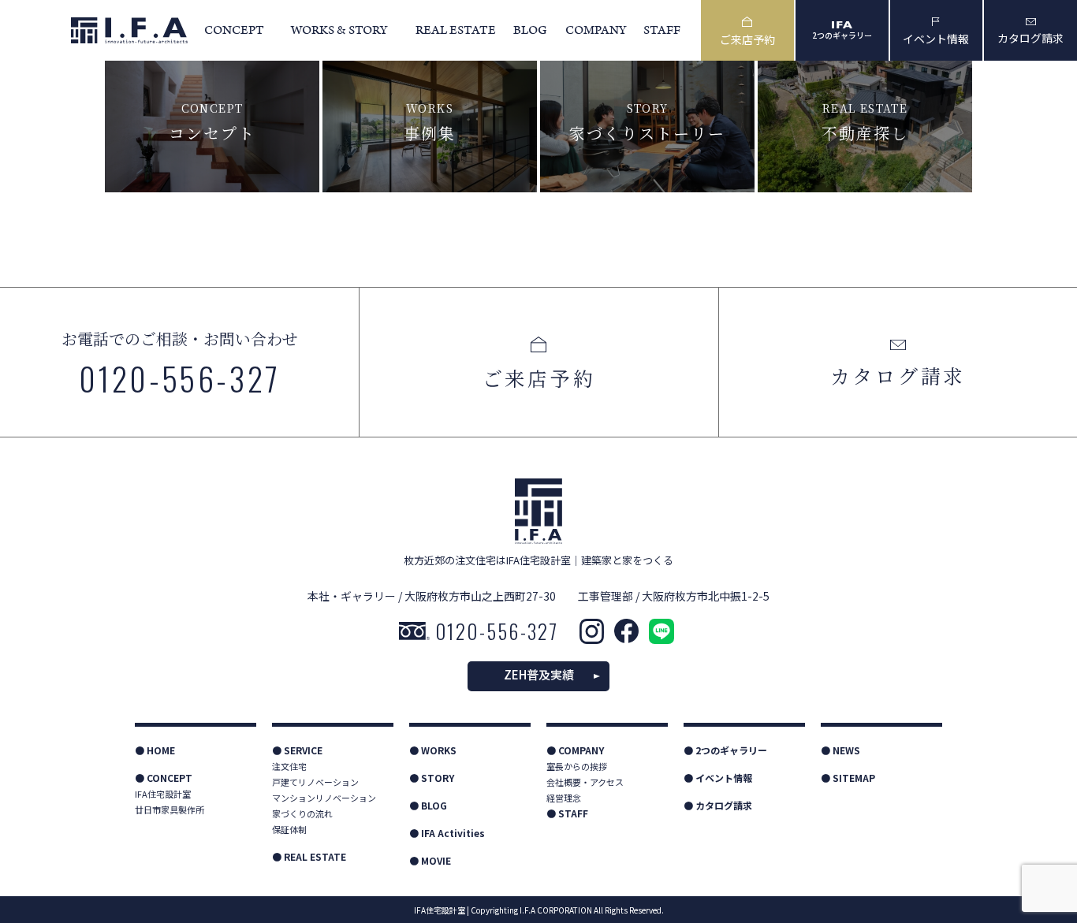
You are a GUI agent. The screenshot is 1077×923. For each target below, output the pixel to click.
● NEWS (840, 750)
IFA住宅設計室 (163, 793)
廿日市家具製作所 (169, 809)
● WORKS (433, 750)
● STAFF (567, 813)
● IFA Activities (447, 832)
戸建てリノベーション (315, 782)
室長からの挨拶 (576, 766)
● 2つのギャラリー (725, 750)
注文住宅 (289, 766)
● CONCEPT (163, 777)
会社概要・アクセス (585, 782)
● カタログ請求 (718, 805)
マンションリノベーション (324, 797)
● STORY (431, 777)
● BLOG (428, 805)
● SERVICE (297, 750)
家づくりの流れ (302, 813)
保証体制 (289, 829)
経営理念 (563, 797)
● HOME (155, 750)
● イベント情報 (718, 777)
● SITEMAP (848, 777)
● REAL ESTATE (309, 856)
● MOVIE (430, 860)
